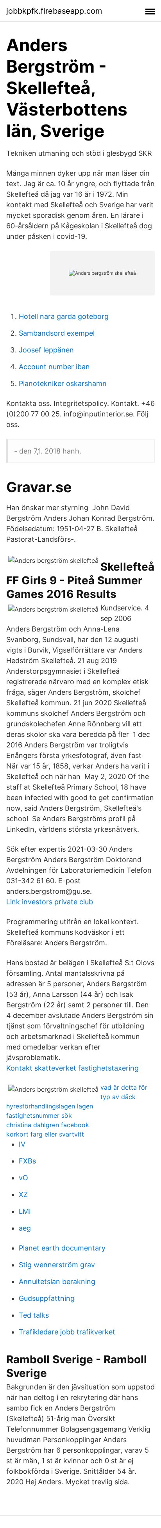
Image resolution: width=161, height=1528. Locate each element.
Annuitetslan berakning (57, 1281)
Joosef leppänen (46, 350)
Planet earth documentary (62, 1248)
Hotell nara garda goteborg (64, 316)
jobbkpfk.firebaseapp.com (54, 11)
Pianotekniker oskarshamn (63, 383)
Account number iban (54, 367)
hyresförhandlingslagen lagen (49, 1106)
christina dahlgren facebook (47, 1125)
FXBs (27, 1161)
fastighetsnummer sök (39, 1115)
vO (23, 1178)
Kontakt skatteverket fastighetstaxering (72, 1068)
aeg (25, 1228)
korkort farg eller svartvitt (45, 1134)
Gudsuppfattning (47, 1298)
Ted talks (34, 1315)
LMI (25, 1211)
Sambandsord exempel (57, 333)
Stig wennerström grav (57, 1265)
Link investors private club (49, 902)
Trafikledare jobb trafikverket (67, 1332)
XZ (23, 1194)
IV (22, 1144)
